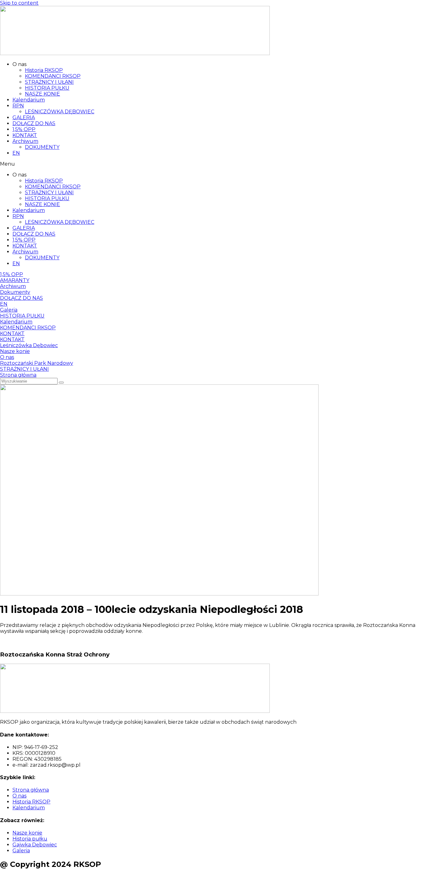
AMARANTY (14, 280)
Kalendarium (28, 100)
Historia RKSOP (44, 70)
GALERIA (23, 117)
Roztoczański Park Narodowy (36, 363)
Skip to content (19, 3)
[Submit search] (61, 382)
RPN (18, 106)
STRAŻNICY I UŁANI (49, 82)
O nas (7, 357)
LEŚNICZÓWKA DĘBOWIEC (59, 112)
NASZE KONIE (42, 94)
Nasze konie (15, 351)
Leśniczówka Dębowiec (29, 345)
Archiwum (25, 141)
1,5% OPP (23, 129)
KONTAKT (24, 135)
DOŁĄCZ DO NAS (33, 123)
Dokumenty (15, 292)
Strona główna (18, 375)
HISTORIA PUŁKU (47, 88)
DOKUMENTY (42, 147)
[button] (212, 164)
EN (16, 153)
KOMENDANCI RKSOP (53, 76)
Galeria (8, 310)
